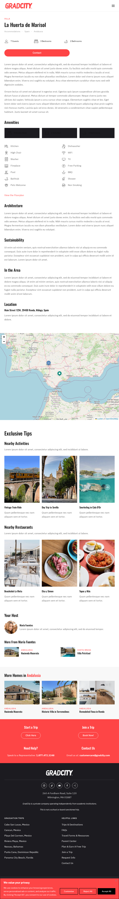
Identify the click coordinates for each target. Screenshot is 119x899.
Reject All (87, 891)
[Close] (116, 880)
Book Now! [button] (88, 735)
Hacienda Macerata (30, 653)
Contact (37, 53)
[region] (59, 888)
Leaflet (100, 418)
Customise (69, 891)
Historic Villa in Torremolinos (55, 711)
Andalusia (27, 650)
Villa (7, 18)
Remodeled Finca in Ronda (91, 711)
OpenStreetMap (112, 418)
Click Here (31, 735)
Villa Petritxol (83, 653)
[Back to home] (18, 6)
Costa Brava (84, 650)
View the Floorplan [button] (14, 195)
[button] (113, 6)
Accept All (106, 891)
